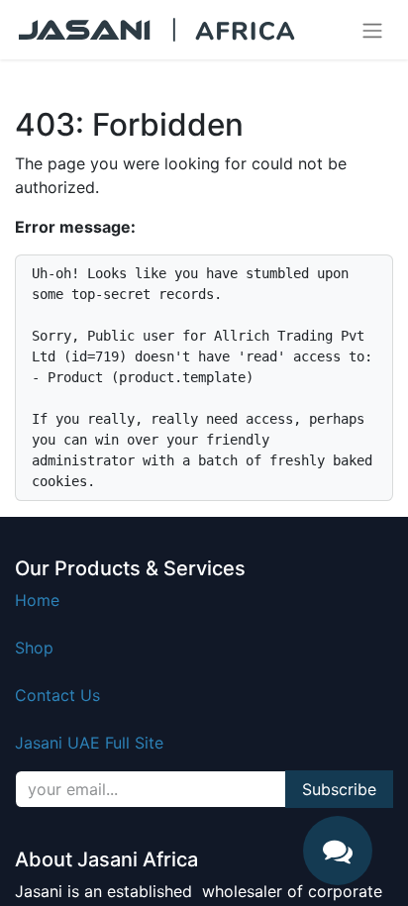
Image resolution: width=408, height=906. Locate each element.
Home (37, 600)
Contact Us (57, 695)
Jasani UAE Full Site (89, 743)
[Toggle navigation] (372, 29)
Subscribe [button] (339, 789)
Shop (34, 647)
